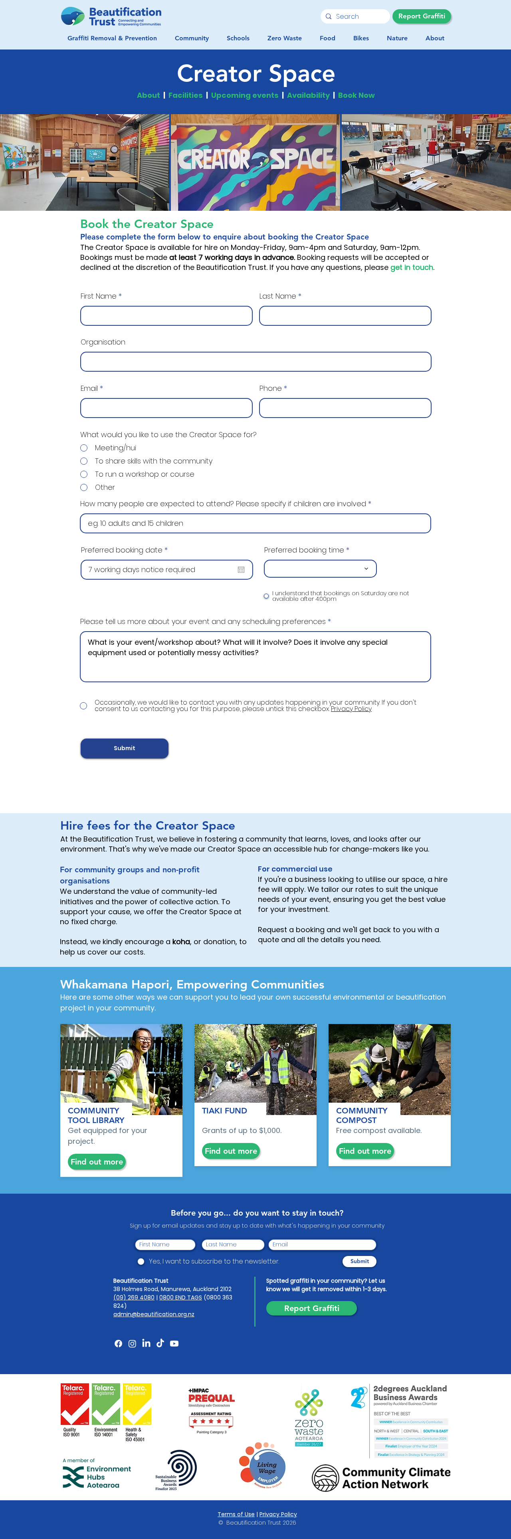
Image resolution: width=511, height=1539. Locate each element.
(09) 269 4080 (133, 1297)
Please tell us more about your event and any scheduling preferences (203, 621)
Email (89, 388)
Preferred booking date (126, 550)
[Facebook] (118, 1344)
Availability (308, 95)
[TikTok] (160, 1344)
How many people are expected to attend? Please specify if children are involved (223, 503)
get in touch (411, 267)
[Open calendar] (241, 569)
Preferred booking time (304, 550)
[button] (191, 38)
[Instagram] (132, 1344)
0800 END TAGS (180, 1297)
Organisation (103, 342)
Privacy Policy (278, 1514)
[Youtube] (174, 1344)
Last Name (277, 296)
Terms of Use (236, 1514)
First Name (99, 296)
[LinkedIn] (146, 1344)
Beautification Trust (140, 1281)
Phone (270, 388)
